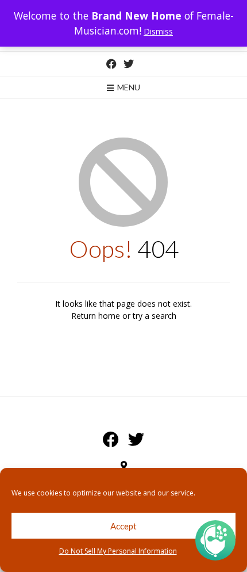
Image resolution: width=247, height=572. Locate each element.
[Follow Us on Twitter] (129, 64)
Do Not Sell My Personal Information (118, 551)
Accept (123, 526)
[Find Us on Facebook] (111, 64)
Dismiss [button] (158, 31)
